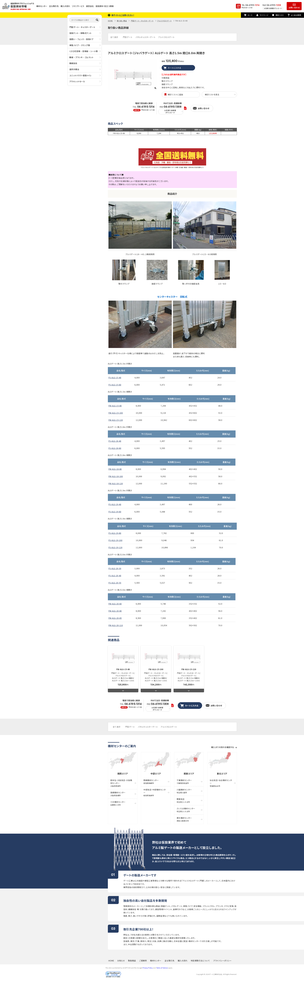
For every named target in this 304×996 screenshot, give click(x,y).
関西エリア (122, 773)
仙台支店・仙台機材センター (221, 783)
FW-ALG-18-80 (115, 469)
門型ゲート (127, 37)
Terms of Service (162, 968)
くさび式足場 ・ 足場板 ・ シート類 (83, 51)
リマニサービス (78, 6)
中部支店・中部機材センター (154, 792)
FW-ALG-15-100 (115, 412)
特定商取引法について (200, 960)
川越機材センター (184, 791)
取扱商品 (132, 960)
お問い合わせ (294, 7)
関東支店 (183, 800)
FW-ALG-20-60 (115, 603)
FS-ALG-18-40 (114, 441)
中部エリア (156, 773)
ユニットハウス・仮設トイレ (80, 75)
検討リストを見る (212, 94)
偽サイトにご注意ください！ (122, 15)
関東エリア (189, 773)
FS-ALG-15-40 (114, 377)
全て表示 (114, 37)
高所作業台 (74, 69)
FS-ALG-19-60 (114, 511)
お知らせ (121, 960)
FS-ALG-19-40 (114, 504)
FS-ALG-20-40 (114, 575)
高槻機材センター (118, 794)
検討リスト (280, 15)
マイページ (264, 15)
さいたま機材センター (186, 810)
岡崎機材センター (151, 781)
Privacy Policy (148, 968)
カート (250, 15)
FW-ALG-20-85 (115, 618)
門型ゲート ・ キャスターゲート (82, 27)
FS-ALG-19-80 (114, 533)
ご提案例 (143, 960)
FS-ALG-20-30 (114, 568)
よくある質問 (296, 15)
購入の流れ (65, 6)
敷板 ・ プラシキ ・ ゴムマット (81, 57)
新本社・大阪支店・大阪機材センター (121, 783)
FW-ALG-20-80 (115, 610)
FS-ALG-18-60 (114, 448)
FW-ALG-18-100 (115, 476)
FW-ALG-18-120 (115, 483)
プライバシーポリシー (222, 960)
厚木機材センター (184, 819)
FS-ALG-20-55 (114, 582)
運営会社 (90, 6)
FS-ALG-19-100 (115, 540)
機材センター (41, 6)
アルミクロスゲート (164, 21)
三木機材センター (118, 803)
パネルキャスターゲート (145, 37)
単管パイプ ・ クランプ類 (79, 45)
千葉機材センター (184, 781)
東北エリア (222, 773)
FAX (171, 109)
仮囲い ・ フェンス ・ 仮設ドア (81, 39)
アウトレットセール (77, 81)
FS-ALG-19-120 (115, 547)
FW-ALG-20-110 (115, 625)
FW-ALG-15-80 (115, 405)
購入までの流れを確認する (222, 747)
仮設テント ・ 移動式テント (80, 33)
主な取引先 (54, 6)
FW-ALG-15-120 (115, 420)
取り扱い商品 (122, 21)
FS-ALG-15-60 (114, 384)
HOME (110, 21)
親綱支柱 (73, 63)
